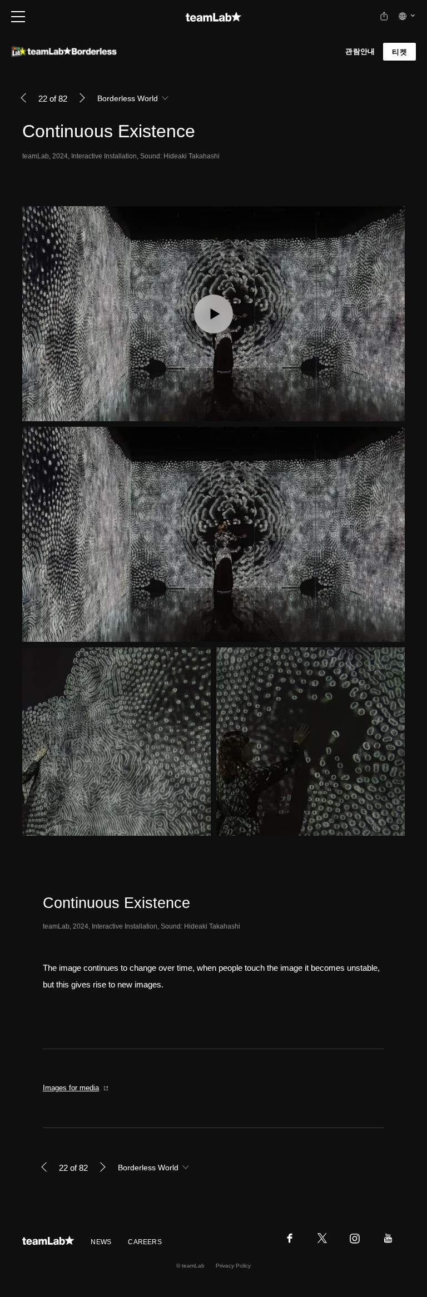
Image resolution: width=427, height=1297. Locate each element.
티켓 (399, 52)
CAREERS (145, 1242)
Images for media (71, 1088)
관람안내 (360, 51)
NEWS (101, 1242)
